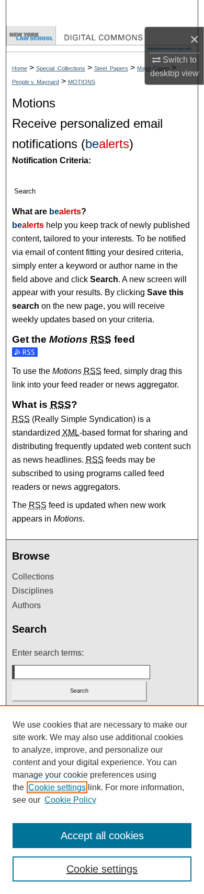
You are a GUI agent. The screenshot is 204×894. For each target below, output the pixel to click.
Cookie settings (57, 787)
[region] (102, 799)
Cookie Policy (70, 799)
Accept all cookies (102, 835)
